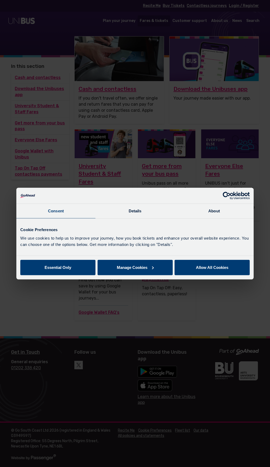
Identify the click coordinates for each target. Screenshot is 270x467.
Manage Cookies (132, 267)
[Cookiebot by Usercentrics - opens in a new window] (227, 196)
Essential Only (58, 267)
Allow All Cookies (212, 267)
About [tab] (214, 211)
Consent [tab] (56, 211)
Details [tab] (135, 211)
